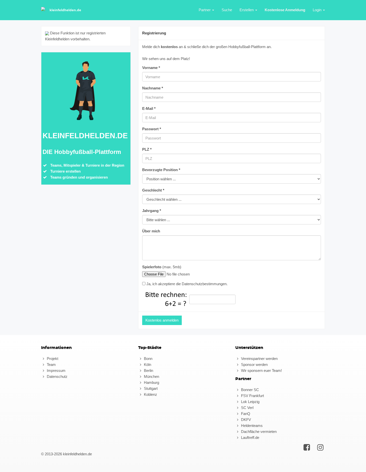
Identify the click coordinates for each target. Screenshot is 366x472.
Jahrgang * (151, 210)
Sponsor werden (254, 364)
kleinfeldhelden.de (65, 10)
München (151, 376)
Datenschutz (56, 376)
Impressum (55, 370)
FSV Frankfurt (252, 396)
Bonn (147, 358)
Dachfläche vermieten (258, 431)
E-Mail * (149, 108)
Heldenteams (251, 425)
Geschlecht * (153, 190)
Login (317, 10)
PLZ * (147, 149)
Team (51, 364)
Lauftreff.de (249, 437)
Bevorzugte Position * (161, 170)
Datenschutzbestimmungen (204, 284)
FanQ (245, 413)
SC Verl (246, 407)
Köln (147, 364)
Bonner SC (249, 390)
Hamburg (151, 382)
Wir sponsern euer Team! (261, 370)
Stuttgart (150, 388)
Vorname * (151, 68)
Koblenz (150, 394)
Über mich (151, 231)
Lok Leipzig (249, 402)
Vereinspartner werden (259, 358)
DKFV (245, 419)
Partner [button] (205, 10)
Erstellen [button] (247, 10)
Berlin (148, 370)
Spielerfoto (151, 267)
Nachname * (152, 88)
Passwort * (151, 129)
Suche (227, 10)
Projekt (52, 358)
